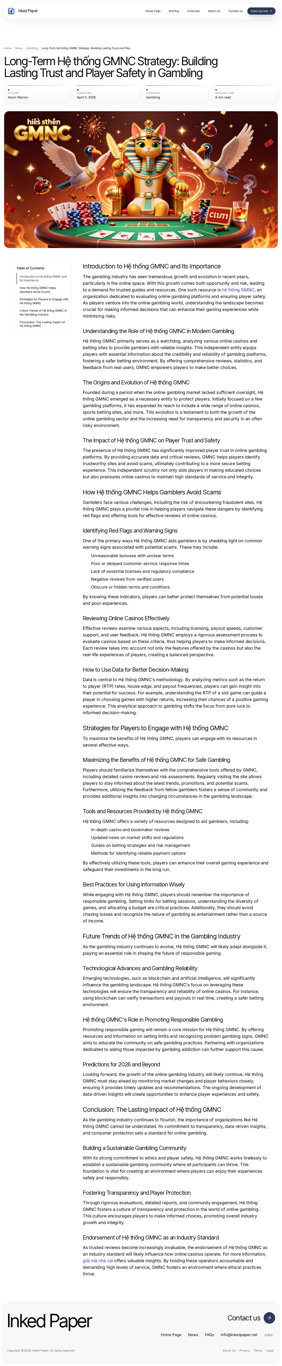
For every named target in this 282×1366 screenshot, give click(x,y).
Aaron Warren (18, 97)
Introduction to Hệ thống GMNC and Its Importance (43, 278)
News (19, 48)
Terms (258, 1350)
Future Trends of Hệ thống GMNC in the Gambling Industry (43, 312)
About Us (229, 1350)
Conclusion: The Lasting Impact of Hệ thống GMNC (42, 324)
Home (8, 48)
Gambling (32, 48)
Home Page (171, 1335)
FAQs (209, 1335)
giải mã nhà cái (98, 1260)
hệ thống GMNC (238, 289)
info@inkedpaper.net (239, 1335)
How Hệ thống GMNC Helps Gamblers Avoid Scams (38, 289)
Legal (270, 1350)
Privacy (244, 1350)
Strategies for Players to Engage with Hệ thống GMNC (44, 301)
